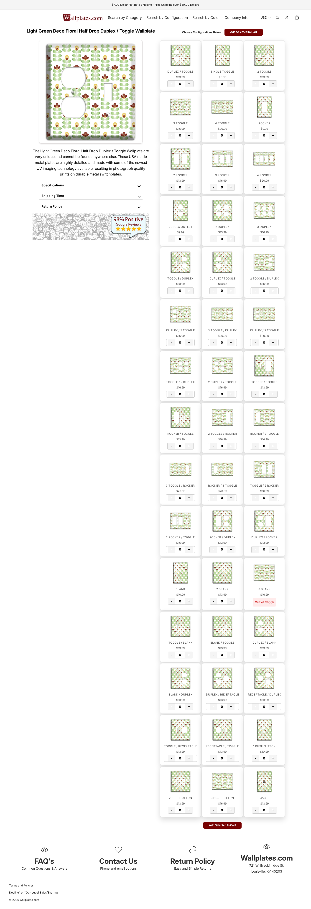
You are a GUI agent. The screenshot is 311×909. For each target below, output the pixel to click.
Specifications (52, 185)
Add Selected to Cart (243, 32)
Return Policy (51, 206)
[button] (180, 55)
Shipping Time (52, 196)
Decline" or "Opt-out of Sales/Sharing (33, 892)
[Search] (277, 18)
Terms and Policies (21, 885)
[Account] (287, 18)
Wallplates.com (29, 900)
